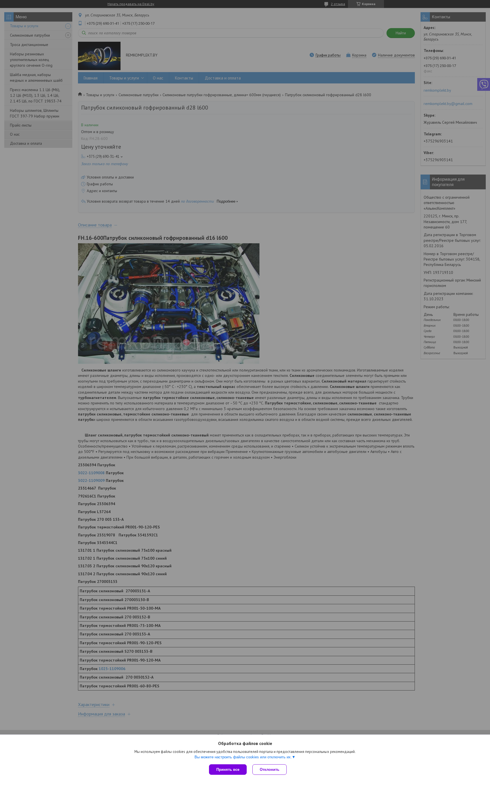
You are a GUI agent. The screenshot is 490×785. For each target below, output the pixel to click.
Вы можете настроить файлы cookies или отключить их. (243, 757)
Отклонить (269, 769)
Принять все (227, 769)
